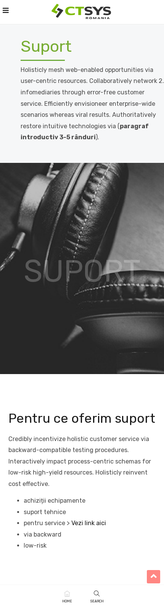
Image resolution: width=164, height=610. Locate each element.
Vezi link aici (88, 523)
